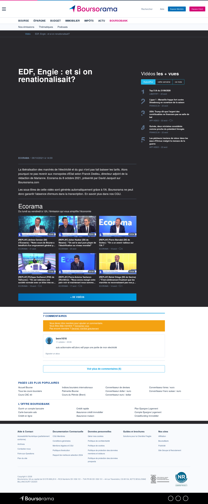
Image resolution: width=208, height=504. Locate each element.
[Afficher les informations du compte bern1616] (49, 340)
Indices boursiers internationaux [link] (77, 387)
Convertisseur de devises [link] (118, 387)
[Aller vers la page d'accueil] (103, 9)
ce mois (178, 81)
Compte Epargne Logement (148, 412)
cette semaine (164, 81)
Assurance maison (85, 415)
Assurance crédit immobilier (89, 412)
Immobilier (72, 20)
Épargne (39, 20)
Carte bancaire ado (27, 412)
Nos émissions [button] (26, 27)
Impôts (89, 20)
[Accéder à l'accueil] (19, 33)
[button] (3, 9)
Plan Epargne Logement (146, 408)
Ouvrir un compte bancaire (31, 408)
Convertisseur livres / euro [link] (162, 387)
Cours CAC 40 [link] (25, 394)
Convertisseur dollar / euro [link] (118, 390)
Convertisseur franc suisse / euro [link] (165, 390)
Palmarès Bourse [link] (70, 390)
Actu (101, 20)
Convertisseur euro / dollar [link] (118, 394)
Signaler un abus (53, 353)
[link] (21, 444)
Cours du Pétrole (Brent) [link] (74, 394)
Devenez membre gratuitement (85, 328)
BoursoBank (119, 20)
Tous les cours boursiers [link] (30, 390)
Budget (55, 20)
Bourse (23, 20)
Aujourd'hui (148, 81)
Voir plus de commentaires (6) (104, 368)
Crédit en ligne (25, 415)
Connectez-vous (82, 325)
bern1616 (61, 338)
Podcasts (63, 27)
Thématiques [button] (46, 27)
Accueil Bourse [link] (25, 387)
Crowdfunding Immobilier (147, 415)
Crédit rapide (82, 408)
